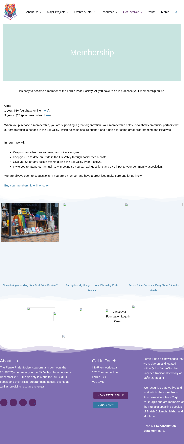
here (45, 110)
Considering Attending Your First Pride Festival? (30, 285)
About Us (32, 12)
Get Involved (131, 12)
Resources (107, 12)
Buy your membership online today (26, 185)
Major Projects (56, 12)
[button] (39, 12)
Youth (151, 12)
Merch (165, 12)
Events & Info (83, 12)
